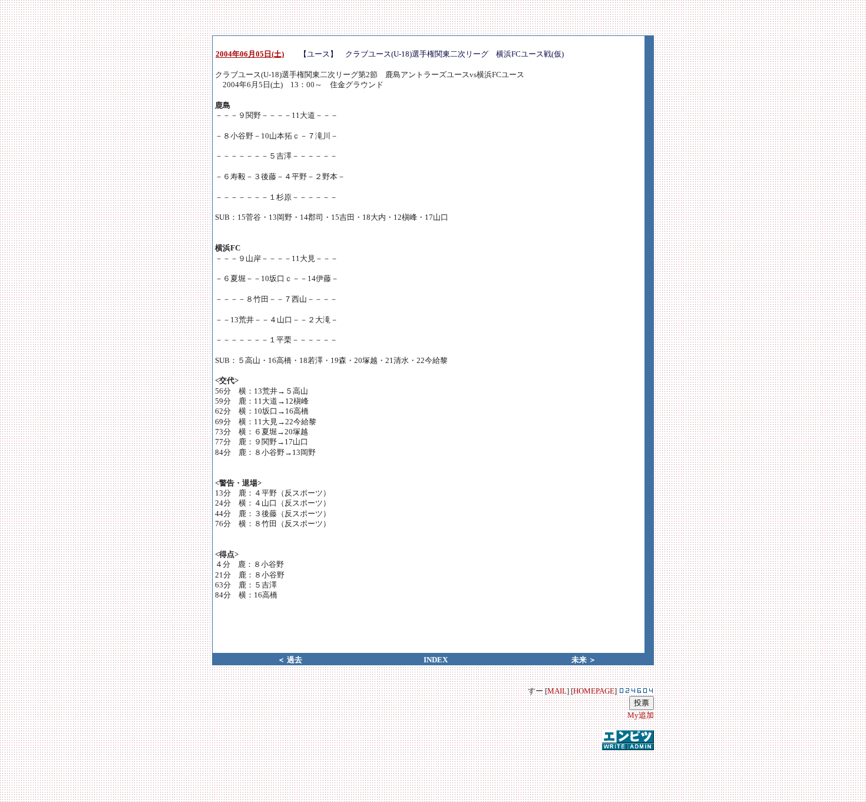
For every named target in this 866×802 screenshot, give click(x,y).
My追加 (640, 715)
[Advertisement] (433, 769)
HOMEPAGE (593, 691)
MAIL (557, 691)
